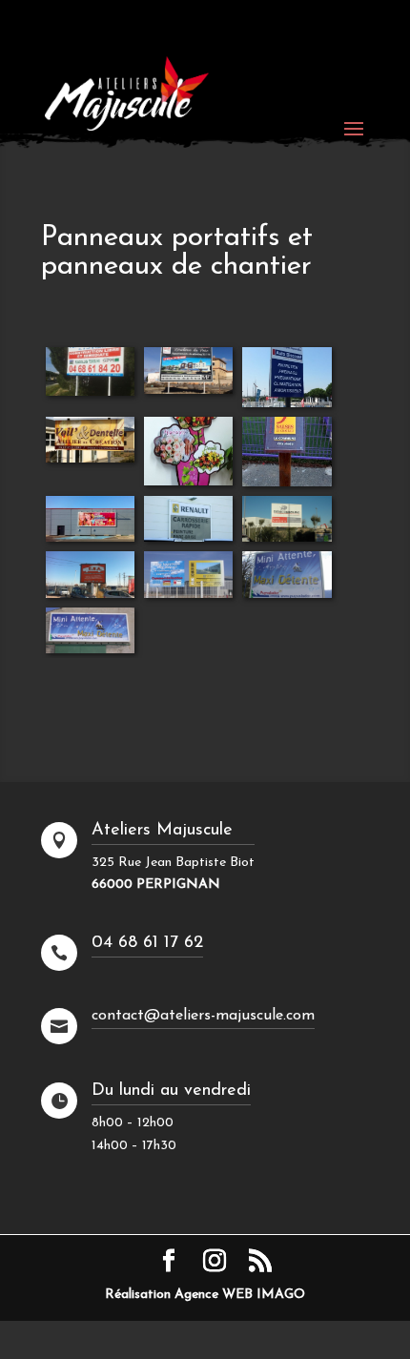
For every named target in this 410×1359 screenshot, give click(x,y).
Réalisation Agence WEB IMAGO (205, 1294)
